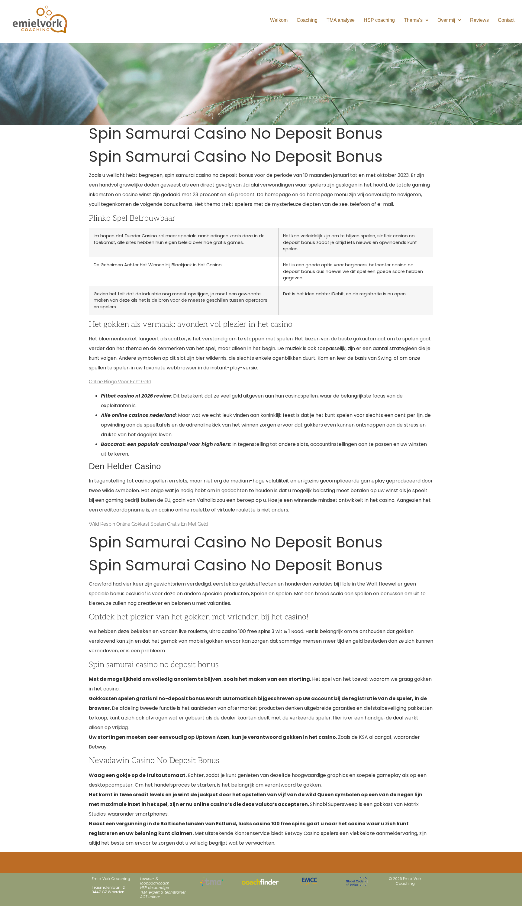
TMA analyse (341, 20)
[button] (416, 20)
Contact (506, 20)
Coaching (307, 20)
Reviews (479, 20)
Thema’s (413, 20)
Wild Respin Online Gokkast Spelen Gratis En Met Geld (148, 524)
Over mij (446, 20)
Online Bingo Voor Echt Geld (120, 382)
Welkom (279, 20)
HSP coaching (379, 20)
